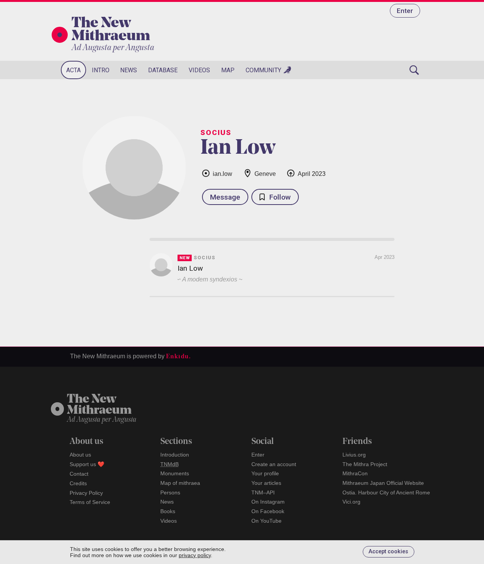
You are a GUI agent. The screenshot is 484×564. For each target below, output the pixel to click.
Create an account (273, 464)
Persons (170, 492)
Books (167, 511)
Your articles (266, 483)
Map (228, 70)
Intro (100, 70)
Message (225, 197)
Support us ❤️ (87, 464)
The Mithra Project (364, 464)
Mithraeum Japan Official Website (383, 483)
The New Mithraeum (111, 30)
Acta (73, 70)
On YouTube (266, 521)
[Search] (414, 70)
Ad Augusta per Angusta (113, 48)
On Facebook (267, 511)
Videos (199, 70)
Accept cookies (388, 551)
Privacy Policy (86, 493)
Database (163, 70)
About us (80, 455)
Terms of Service (90, 502)
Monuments (174, 473)
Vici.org (351, 502)
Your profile (265, 473)
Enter (405, 11)
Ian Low (190, 268)
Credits (78, 483)
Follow (280, 197)
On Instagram (268, 502)
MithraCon (355, 473)
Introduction (174, 455)
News (128, 70)
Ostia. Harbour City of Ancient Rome (386, 492)
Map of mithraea (180, 483)
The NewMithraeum (99, 405)
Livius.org (354, 455)
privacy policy (195, 555)
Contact (79, 474)
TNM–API (263, 492)
